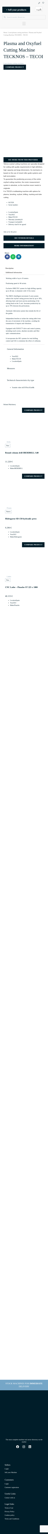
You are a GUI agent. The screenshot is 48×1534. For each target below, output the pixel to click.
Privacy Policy (9, 1511)
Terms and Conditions (12, 1519)
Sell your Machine (11, 1472)
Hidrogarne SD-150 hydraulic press (21, 519)
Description (9, 268)
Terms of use (9, 1508)
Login (7, 1469)
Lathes (9, 576)
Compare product (15, 67)
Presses (9, 508)
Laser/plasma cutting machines (18, 32)
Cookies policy (9, 1515)
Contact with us (10, 1498)
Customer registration (12, 1487)
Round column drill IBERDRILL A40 (22, 453)
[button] (24, 24)
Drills (8, 442)
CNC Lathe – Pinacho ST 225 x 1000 (21, 587)
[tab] (24, 268)
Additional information (13, 272)
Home (5, 32)
